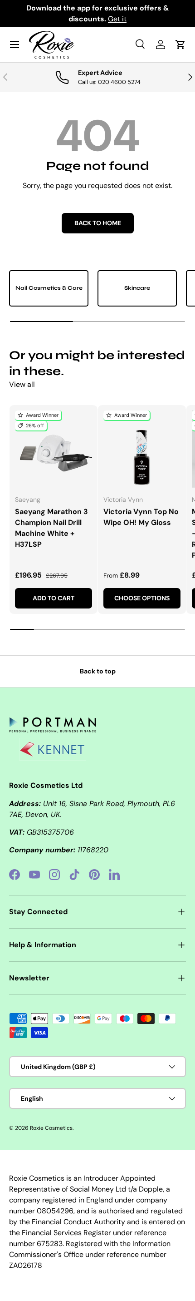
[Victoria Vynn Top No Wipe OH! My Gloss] (141, 449)
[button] (180, 44)
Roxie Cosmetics (51, 1128)
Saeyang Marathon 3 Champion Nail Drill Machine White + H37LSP (51, 528)
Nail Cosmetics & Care (49, 288)
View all (22, 384)
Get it (117, 19)
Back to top (98, 671)
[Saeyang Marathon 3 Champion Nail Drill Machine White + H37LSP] (53, 449)
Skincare (137, 288)
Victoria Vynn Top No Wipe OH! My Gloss (141, 517)
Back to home (97, 223)
